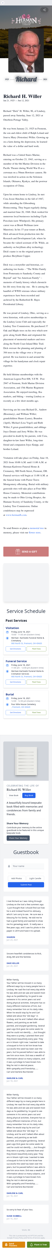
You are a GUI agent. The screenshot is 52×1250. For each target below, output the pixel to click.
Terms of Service (33, 1238)
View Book (13, 795)
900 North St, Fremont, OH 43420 (26, 643)
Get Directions (15, 649)
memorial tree (37, 528)
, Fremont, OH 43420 (20, 707)
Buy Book (29, 795)
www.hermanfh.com (16, 514)
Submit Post (26, 884)
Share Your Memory (18, 838)
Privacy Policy (18, 1238)
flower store (34, 532)
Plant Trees (36, 649)
